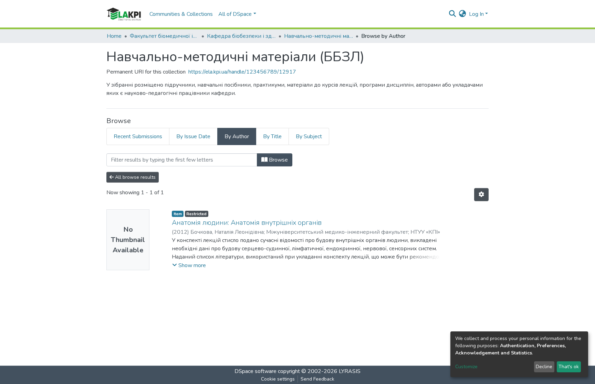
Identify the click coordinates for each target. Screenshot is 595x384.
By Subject (309, 136)
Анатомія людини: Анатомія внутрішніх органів (247, 222)
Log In (476, 14)
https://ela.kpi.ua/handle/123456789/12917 (242, 72)
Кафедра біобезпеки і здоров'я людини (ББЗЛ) (241, 36)
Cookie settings (278, 379)
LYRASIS (350, 371)
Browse (278, 160)
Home (114, 36)
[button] (462, 14)
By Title (272, 136)
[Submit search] (452, 14)
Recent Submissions (138, 136)
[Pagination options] (481, 194)
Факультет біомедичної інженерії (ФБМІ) (164, 36)
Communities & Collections (181, 14)
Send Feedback (317, 379)
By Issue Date (193, 136)
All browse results (135, 177)
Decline (544, 366)
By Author (237, 136)
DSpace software (255, 371)
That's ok (569, 366)
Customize (466, 366)
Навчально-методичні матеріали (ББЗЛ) (318, 36)
